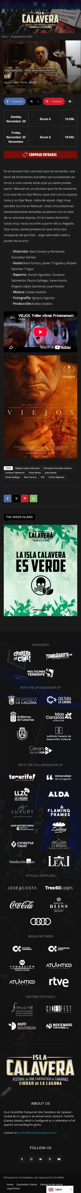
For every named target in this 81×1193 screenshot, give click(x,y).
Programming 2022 (13, 70)
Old (42, 477)
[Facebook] (7, 498)
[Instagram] (31, 1159)
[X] (16, 498)
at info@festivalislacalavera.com (37, 1132)
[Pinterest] (25, 498)
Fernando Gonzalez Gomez (58, 468)
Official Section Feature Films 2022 (40, 70)
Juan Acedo (51, 472)
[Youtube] (59, 1159)
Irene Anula (35, 472)
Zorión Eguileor (56, 477)
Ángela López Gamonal (27, 468)
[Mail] (40, 1159)
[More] (70, 101)
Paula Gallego (12, 477)
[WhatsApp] (33, 498)
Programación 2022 (21, 36)
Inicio (5, 36)
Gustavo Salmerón (15, 472)
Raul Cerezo (30, 477)
